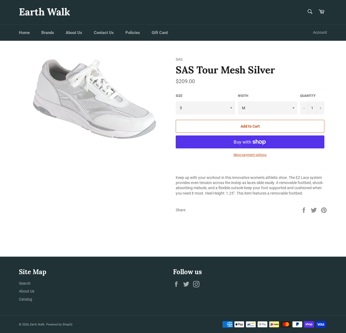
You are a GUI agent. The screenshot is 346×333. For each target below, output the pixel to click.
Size (179, 96)
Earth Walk (44, 12)
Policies (132, 32)
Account (320, 32)
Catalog (25, 299)
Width (243, 96)
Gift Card (160, 32)
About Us (74, 32)
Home (24, 32)
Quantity (307, 96)
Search (25, 283)
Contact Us (104, 32)
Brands (47, 32)
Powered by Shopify (59, 324)
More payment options (250, 155)
